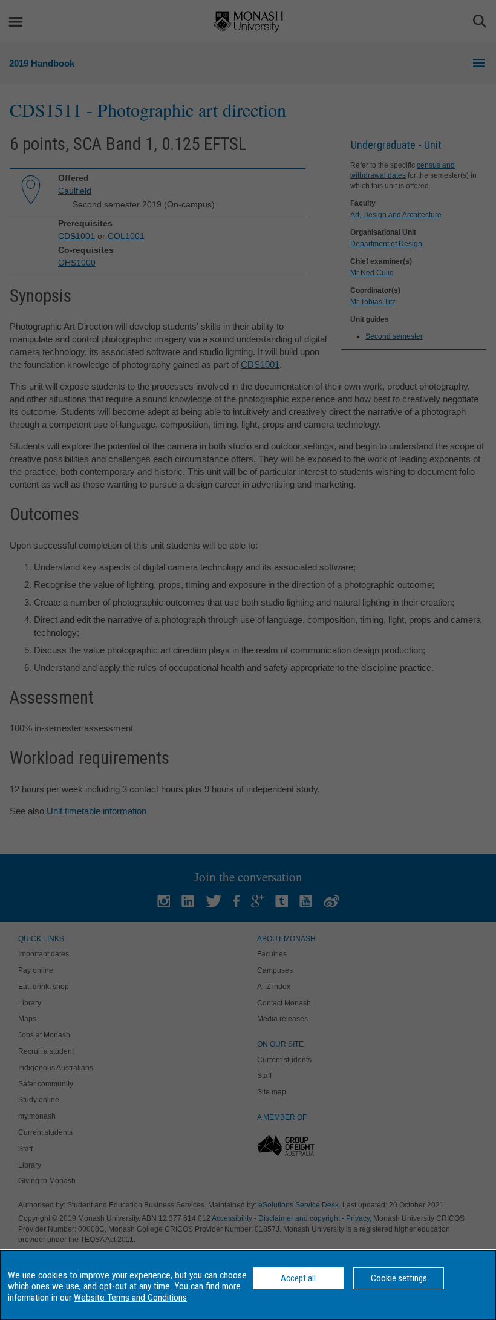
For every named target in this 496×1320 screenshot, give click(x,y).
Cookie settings (399, 1278)
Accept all (298, 1278)
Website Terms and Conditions (130, 1297)
